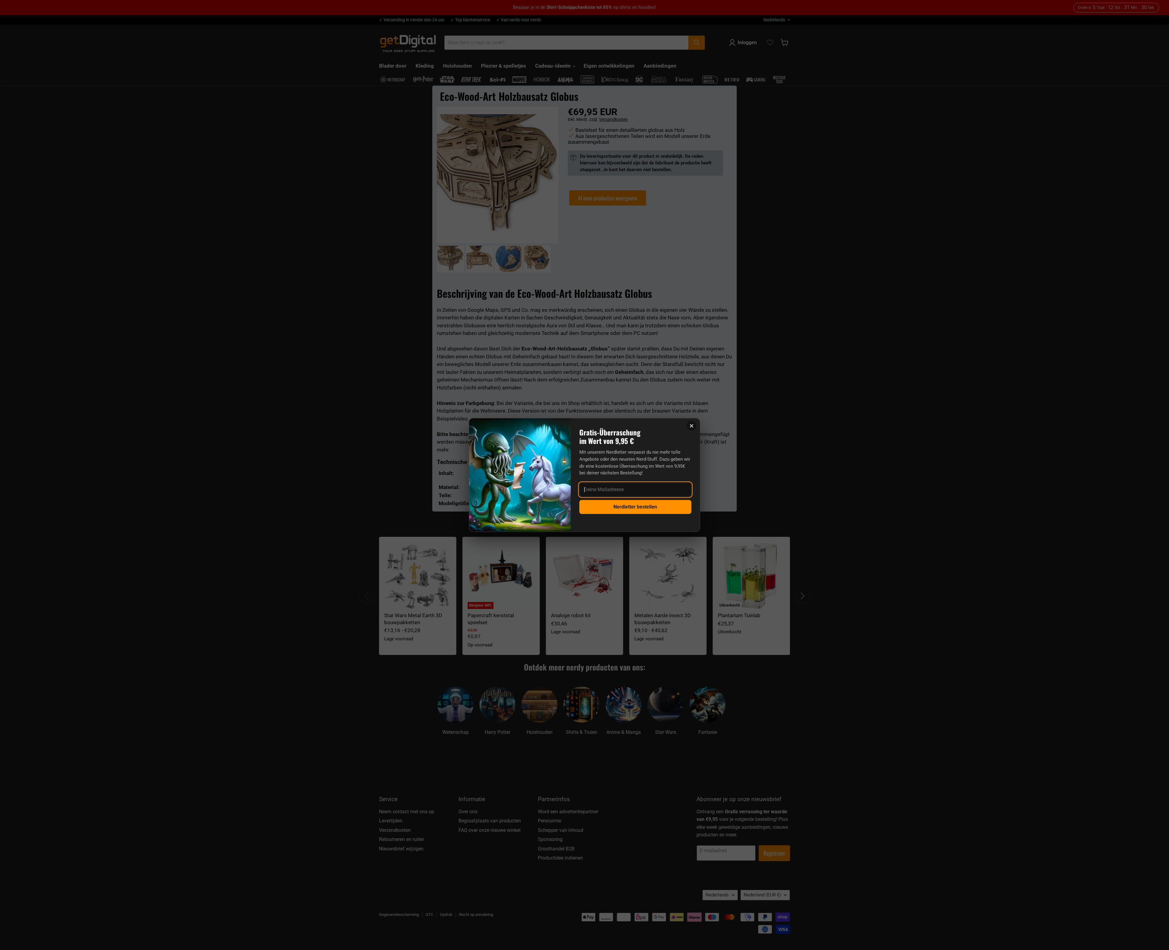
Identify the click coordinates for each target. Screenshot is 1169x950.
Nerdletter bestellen (635, 507)
